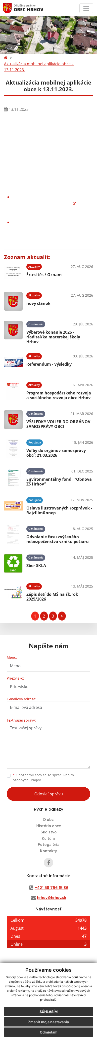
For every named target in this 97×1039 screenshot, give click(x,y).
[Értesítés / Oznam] (13, 272)
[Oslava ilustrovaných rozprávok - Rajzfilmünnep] (13, 505)
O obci (48, 820)
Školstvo (49, 832)
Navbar (12, 8)
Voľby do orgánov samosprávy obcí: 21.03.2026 (56, 453)
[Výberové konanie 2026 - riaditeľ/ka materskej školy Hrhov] (13, 332)
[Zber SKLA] (13, 563)
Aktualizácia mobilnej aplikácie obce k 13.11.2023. (39, 67)
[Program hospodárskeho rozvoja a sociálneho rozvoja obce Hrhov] (13, 390)
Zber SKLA (36, 565)
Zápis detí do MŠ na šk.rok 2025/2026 (52, 597)
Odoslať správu (48, 794)
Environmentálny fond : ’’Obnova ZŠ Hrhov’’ (59, 481)
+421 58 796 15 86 (51, 888)
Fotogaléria (48, 845)
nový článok (38, 303)
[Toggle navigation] (86, 8)
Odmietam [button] (48, 1032)
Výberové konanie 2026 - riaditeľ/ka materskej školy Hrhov (53, 336)
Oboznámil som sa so (43, 778)
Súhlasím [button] (49, 1011)
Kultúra (48, 838)
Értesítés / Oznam (44, 274)
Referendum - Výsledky (49, 364)
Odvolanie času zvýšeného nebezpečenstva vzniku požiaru (57, 539)
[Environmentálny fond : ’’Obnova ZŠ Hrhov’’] (13, 477)
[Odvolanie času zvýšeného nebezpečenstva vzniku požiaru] (13, 534)
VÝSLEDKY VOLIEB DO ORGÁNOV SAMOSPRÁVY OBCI (58, 424)
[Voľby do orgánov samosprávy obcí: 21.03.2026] (13, 448)
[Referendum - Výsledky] (13, 362)
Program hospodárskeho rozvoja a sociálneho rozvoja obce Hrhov (58, 395)
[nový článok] (13, 301)
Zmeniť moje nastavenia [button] (48, 1022)
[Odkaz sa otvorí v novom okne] (48, 862)
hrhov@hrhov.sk (51, 898)
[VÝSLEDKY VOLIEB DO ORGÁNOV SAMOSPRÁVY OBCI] (13, 419)
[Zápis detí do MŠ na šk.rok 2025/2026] (13, 592)
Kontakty (48, 851)
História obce (48, 826)
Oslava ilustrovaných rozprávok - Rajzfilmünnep (59, 510)
